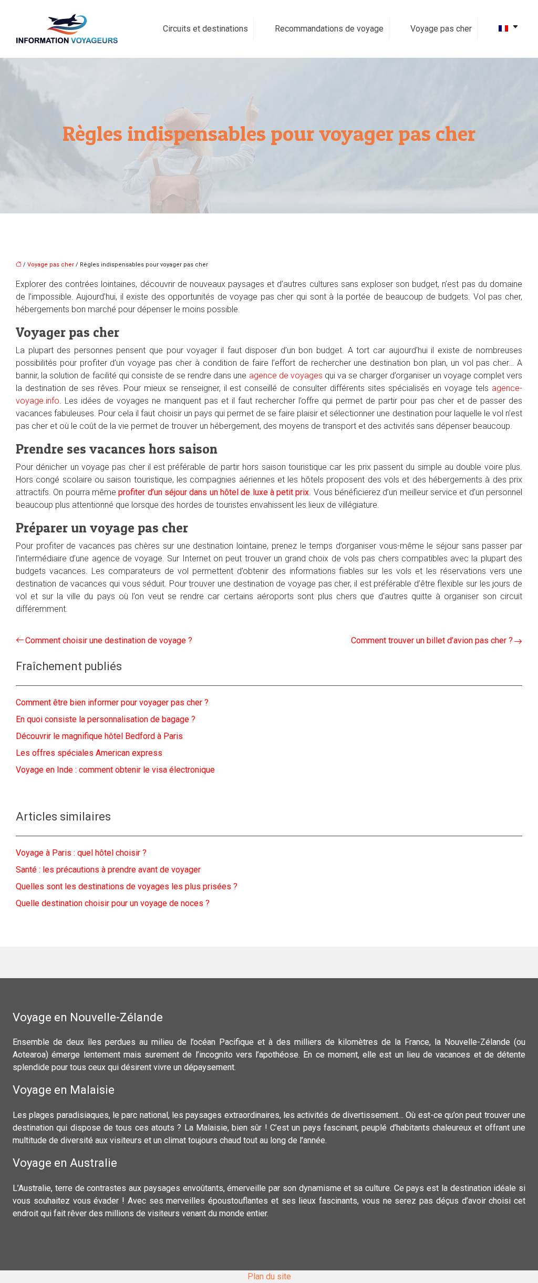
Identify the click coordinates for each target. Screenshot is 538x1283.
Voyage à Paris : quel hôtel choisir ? (81, 853)
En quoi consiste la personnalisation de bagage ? (105, 719)
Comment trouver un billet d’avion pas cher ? (432, 640)
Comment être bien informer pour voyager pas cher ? (112, 702)
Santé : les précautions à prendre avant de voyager (108, 870)
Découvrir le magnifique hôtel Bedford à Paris (99, 736)
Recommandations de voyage (329, 29)
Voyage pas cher (441, 29)
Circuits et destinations (205, 29)
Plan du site (269, 1276)
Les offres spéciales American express (89, 753)
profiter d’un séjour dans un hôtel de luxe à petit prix (213, 492)
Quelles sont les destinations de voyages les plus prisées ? (126, 886)
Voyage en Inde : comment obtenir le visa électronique (115, 770)
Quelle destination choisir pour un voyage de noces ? (113, 903)
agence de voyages (286, 376)
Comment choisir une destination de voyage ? (108, 640)
